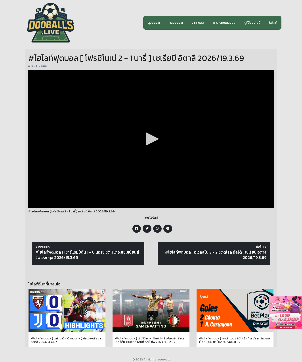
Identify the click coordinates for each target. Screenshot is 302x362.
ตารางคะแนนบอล (224, 22)
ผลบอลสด (176, 22)
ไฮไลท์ (273, 22)
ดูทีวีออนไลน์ (252, 22)
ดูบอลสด (154, 22)
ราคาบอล (198, 22)
